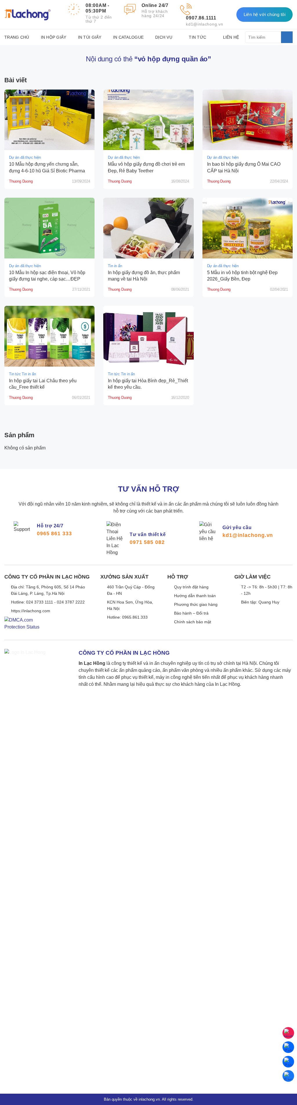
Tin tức (197, 37)
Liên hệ (231, 37)
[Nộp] (287, 37)
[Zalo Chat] (288, 1047)
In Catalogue (128, 37)
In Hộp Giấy (53, 37)
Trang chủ (16, 37)
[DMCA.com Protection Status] (21, 627)
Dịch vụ (163, 37)
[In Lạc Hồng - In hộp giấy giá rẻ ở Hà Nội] (27, 14)
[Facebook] (288, 1076)
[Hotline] (288, 1033)
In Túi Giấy (90, 37)
